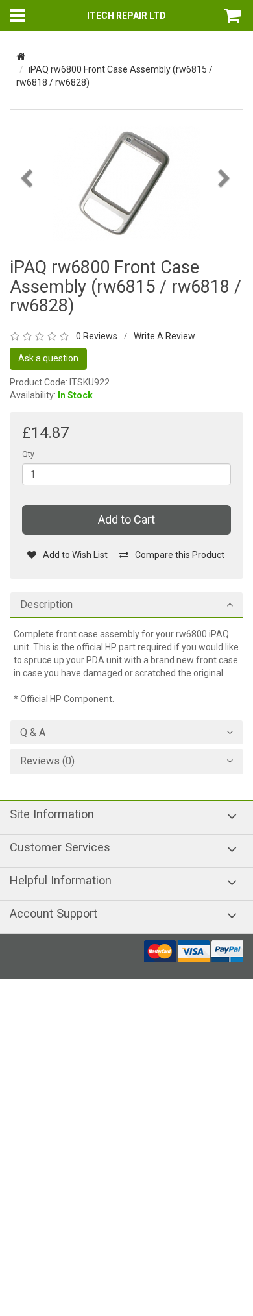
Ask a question (48, 358)
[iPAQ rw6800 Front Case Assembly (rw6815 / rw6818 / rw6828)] (126, 183)
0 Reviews (96, 336)
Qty (28, 454)
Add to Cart (126, 519)
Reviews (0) (47, 761)
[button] (27, 213)
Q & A (32, 732)
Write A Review (164, 336)
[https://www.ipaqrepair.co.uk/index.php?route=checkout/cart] (233, 15)
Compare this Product (179, 555)
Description (46, 605)
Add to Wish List (75, 555)
